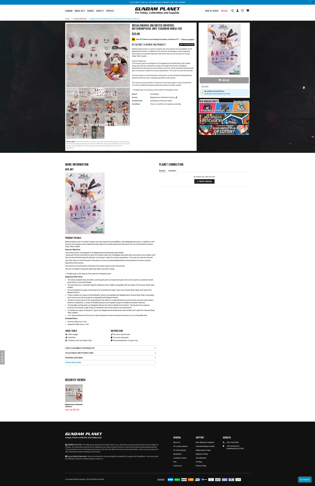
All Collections (201, 458)
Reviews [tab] (162, 171)
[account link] (237, 11)
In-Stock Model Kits (80, 19)
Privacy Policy (201, 466)
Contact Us (177, 466)
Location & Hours (180, 458)
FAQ (174, 462)
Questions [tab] (172, 171)
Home (67, 19)
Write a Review (206, 182)
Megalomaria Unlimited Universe (162, 97)
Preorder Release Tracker (205, 446)
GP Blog (199, 462)
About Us (176, 442)
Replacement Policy (203, 450)
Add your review (187, 44)
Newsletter (177, 454)
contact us (99, 459)
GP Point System (179, 450)
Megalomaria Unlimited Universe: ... (73, 406)
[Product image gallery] (98, 55)
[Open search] (232, 10)
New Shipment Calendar (205, 442)
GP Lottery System (180, 446)
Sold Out (226, 80)
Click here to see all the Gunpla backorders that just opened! (157, 2)
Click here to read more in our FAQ (217, 94)
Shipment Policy (202, 454)
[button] (248, 10)
